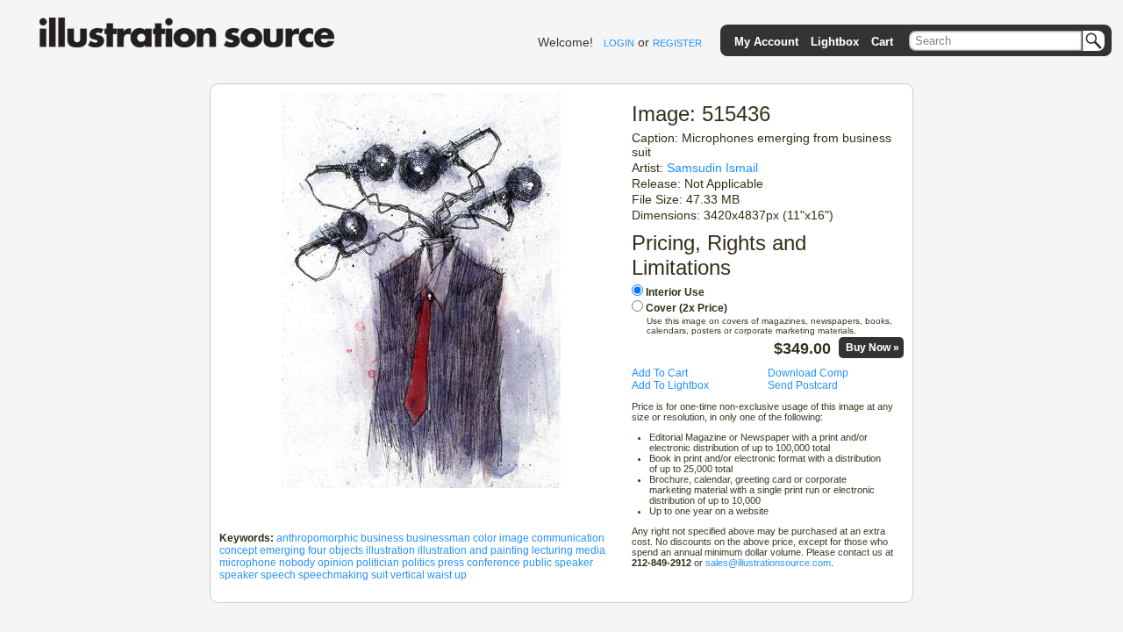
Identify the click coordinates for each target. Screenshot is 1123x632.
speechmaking (333, 575)
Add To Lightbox (670, 385)
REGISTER (677, 43)
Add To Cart (660, 373)
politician (377, 563)
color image (501, 538)
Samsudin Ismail (712, 168)
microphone (247, 563)
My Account (766, 41)
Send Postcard (803, 385)
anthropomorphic (317, 538)
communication (568, 538)
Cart (882, 41)
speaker (238, 575)
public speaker (558, 563)
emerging (282, 550)
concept (238, 550)
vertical (407, 575)
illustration (390, 550)
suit (379, 575)
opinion (336, 563)
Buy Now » (872, 347)
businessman (438, 538)
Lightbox (835, 41)
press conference (479, 563)
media (590, 550)
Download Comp (808, 373)
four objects (335, 550)
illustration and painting (473, 550)
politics (418, 563)
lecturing (552, 550)
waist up (447, 575)
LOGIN (619, 43)
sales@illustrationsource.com (768, 562)
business (382, 538)
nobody (297, 563)
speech (278, 575)
